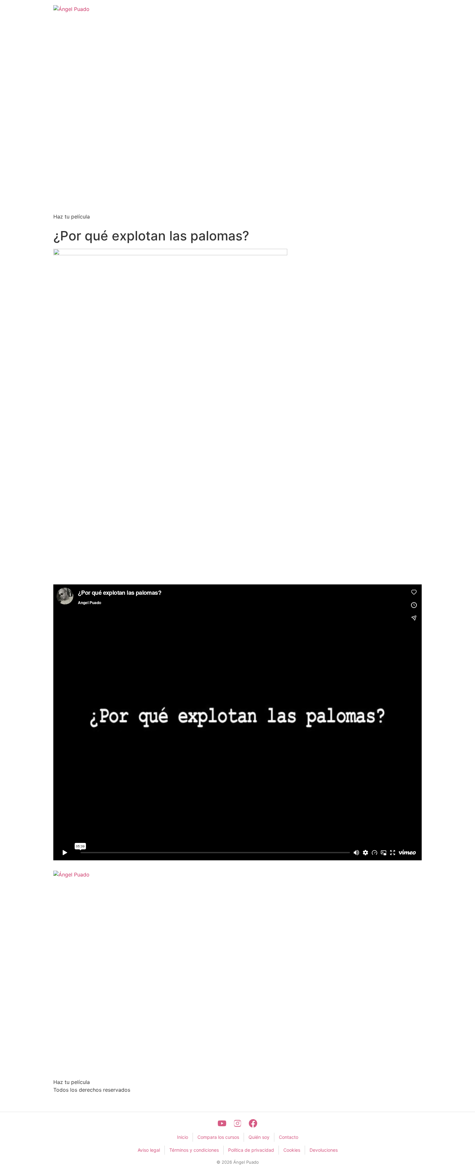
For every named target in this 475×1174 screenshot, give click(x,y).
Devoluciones (324, 1150)
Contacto (288, 1137)
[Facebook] (253, 1123)
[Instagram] (237, 1123)
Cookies (291, 1150)
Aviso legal (149, 1150)
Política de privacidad (251, 1150)
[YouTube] (222, 1123)
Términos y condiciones (194, 1150)
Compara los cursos (218, 1137)
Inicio (182, 1137)
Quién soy (258, 1137)
